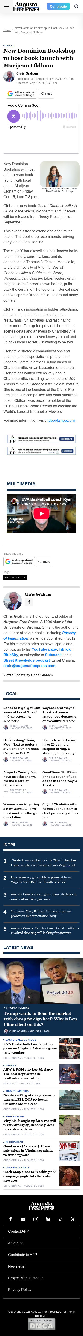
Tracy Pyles (18, 790)
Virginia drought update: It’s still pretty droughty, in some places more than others (29, 1125)
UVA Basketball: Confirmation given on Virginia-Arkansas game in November (29, 1048)
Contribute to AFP (22, 1255)
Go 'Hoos (30, 1039)
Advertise (16, 1243)
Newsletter (17, 1266)
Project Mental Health (25, 1278)
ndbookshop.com (61, 420)
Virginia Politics (18, 1007)
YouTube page (44, 649)
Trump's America (17, 1091)
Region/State (15, 1116)
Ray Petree (10, 1084)
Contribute (58, 6)
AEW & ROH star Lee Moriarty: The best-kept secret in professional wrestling (28, 1074)
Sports (11, 1065)
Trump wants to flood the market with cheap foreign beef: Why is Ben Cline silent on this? (40, 1019)
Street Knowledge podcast (26, 660)
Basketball (14, 1039)
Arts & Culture (15, 577)
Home (7, 30)
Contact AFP (18, 1231)
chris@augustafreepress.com (29, 666)
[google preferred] (22, 94)
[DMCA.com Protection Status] (42, 1324)
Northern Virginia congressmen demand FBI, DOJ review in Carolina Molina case (29, 1099)
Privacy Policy (19, 1290)
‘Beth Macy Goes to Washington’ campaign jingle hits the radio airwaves (29, 1176)
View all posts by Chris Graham (28, 675)
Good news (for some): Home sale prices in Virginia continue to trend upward (28, 1150)
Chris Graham (19, 726)
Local (10, 45)
